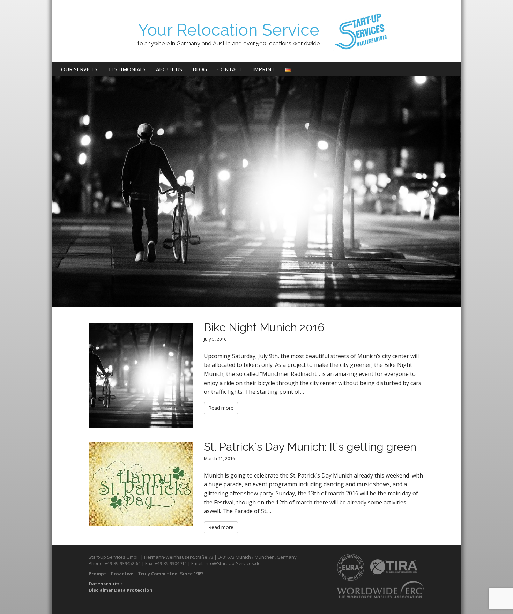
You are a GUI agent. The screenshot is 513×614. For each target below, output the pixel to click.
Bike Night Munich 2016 (264, 327)
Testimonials (127, 69)
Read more (220, 408)
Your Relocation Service (228, 29)
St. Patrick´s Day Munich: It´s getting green (310, 446)
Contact (229, 69)
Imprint (263, 69)
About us (169, 69)
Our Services (79, 69)
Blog (200, 69)
